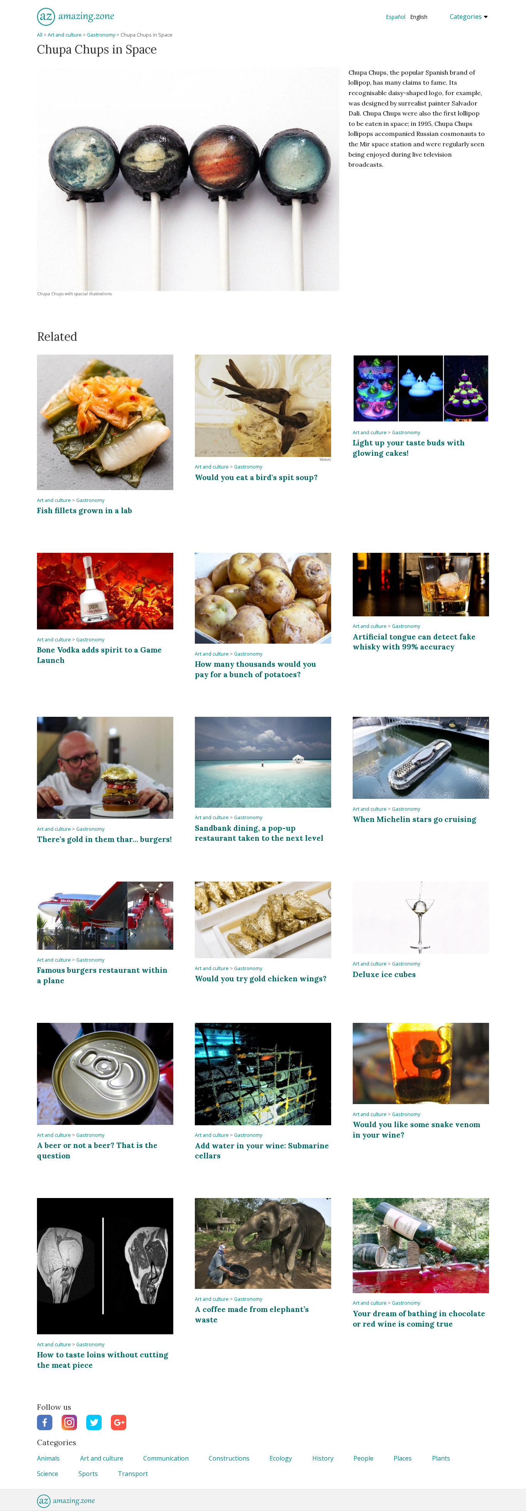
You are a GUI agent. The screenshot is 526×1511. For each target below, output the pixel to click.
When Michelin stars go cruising (414, 819)
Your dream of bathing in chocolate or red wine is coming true (419, 1318)
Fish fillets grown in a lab (84, 510)
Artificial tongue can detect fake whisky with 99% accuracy (414, 641)
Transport (133, 1473)
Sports (88, 1473)
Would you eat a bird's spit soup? (256, 477)
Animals (48, 1458)
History (322, 1458)
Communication (166, 1458)
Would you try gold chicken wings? (261, 978)
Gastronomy (101, 35)
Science (47, 1473)
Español (395, 16)
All (39, 35)
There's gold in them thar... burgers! (104, 839)
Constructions (229, 1458)
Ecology (281, 1458)
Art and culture (65, 35)
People (363, 1458)
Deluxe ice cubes (384, 974)
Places (403, 1458)
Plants (441, 1458)
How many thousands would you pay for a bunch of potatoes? (255, 669)
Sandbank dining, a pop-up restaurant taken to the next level (259, 833)
